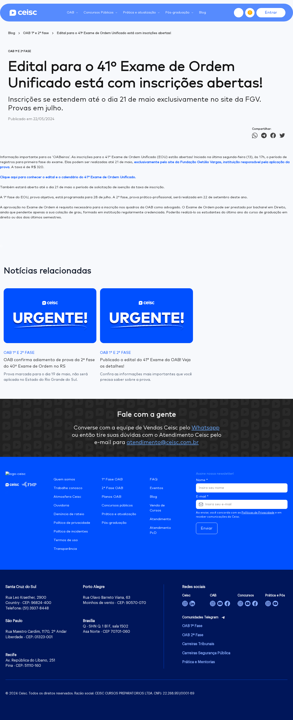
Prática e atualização (119, 514)
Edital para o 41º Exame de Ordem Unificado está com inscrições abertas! (114, 33)
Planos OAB (111, 496)
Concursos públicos (117, 505)
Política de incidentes (71, 531)
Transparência (65, 549)
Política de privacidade (72, 522)
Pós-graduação (114, 522)
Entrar (271, 12)
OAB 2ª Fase (192, 635)
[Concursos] (240, 603)
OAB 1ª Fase (192, 626)
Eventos (156, 488)
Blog (202, 12)
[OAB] (212, 603)
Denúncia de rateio (69, 514)
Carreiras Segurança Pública (206, 653)
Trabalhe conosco (68, 488)
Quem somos (64, 479)
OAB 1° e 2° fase (36, 33)
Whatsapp (206, 428)
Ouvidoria (61, 505)
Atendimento (160, 519)
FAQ (153, 479)
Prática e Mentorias (198, 662)
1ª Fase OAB (112, 479)
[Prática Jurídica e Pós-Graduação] (275, 603)
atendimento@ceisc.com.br (163, 442)
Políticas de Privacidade (257, 512)
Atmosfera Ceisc (67, 496)
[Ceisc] (185, 603)
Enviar (207, 528)
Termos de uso (66, 540)
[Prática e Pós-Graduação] (268, 603)
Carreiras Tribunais (198, 644)
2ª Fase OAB (112, 488)
